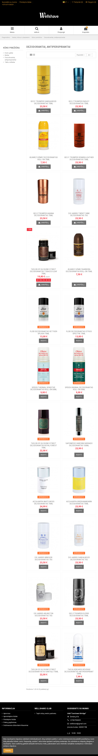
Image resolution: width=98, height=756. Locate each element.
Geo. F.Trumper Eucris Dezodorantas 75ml (79, 614)
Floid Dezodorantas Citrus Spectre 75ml (79, 332)
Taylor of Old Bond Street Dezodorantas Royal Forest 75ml (43, 445)
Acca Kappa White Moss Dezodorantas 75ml (43, 503)
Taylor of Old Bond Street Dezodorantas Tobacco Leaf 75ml (43, 271)
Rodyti (43, 341)
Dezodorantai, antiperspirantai (10, 59)
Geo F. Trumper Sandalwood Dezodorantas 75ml (43, 102)
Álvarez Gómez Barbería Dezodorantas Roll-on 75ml (79, 270)
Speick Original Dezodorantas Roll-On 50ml (79, 388)
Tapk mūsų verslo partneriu (46, 713)
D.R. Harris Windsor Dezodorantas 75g (43, 558)
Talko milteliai (10, 62)
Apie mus (6, 713)
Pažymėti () (78, 2)
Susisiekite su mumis (9, 2)
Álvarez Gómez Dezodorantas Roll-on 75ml (43, 158)
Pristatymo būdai (26, 2)
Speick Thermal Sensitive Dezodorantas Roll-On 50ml (43, 388)
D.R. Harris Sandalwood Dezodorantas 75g (79, 558)
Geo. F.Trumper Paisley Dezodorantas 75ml (79, 102)
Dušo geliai (9, 53)
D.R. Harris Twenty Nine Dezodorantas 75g (79, 214)
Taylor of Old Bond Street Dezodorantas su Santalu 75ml (43, 670)
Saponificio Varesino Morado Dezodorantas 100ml (79, 444)
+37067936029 (75, 720)
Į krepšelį (45, 111)
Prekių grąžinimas (9, 722)
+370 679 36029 (8, 4)
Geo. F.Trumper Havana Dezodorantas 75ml (43, 214)
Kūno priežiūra (11, 48)
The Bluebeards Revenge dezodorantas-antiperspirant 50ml (79, 671)
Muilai (7, 55)
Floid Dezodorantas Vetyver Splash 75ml (43, 332)
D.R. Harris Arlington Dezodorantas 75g (43, 614)
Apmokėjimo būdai (10, 716)
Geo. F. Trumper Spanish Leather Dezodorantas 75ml (79, 158)
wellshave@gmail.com (78, 724)
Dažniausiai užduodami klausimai (15, 725)
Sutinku (8, 751)
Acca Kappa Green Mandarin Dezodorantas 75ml (79, 503)
